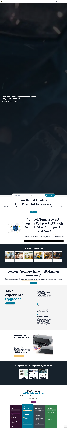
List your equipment (58, 1)
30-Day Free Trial (27, 410)
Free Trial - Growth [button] (43, 241)
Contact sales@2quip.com (51, 410)
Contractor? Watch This (7, 101)
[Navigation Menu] (64, 1)
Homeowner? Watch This (16, 101)
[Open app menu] (9, 1)
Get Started (15, 410)
